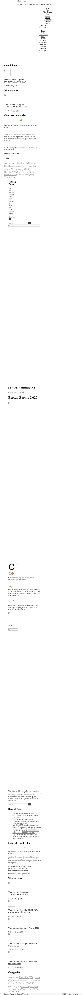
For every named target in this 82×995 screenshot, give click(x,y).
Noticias (11, 12)
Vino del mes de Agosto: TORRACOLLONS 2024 (15, 80)
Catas (10, 4)
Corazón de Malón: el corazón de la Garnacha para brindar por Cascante (26, 815)
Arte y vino (12, 22)
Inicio (10, 3)
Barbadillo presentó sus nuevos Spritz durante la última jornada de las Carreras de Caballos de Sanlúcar (26, 827)
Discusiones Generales (16, 166)
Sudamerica (12, 14)
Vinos (10, 8)
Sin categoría (26, 172)
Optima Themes (22, 994)
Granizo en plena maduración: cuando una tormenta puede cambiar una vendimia (26, 821)
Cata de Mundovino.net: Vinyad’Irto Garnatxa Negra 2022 (25, 832)
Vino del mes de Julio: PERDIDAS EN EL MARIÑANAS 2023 (23, 911)
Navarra (11, 10)
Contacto (12, 20)
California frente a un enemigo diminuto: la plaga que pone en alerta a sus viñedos (25, 836)
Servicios (12, 18)
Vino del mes (13, 6)
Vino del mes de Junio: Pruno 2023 (23, 928)
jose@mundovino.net (12, 153)
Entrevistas (29, 166)
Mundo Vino (21, 1)
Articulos (12, 16)
